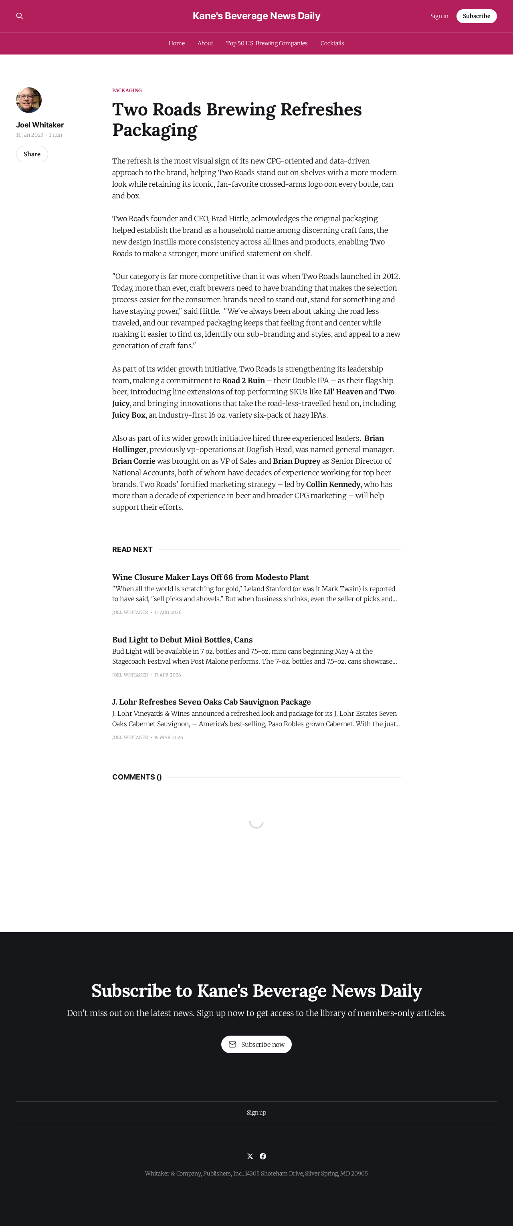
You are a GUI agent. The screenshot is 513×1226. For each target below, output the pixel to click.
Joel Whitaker (40, 125)
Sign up (256, 1112)
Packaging (127, 90)
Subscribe (477, 16)
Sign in (439, 16)
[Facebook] (263, 1156)
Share (32, 154)
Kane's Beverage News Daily (257, 16)
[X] (250, 1156)
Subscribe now (263, 1044)
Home (177, 43)
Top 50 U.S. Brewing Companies (267, 43)
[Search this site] (20, 16)
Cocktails (332, 43)
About (206, 43)
